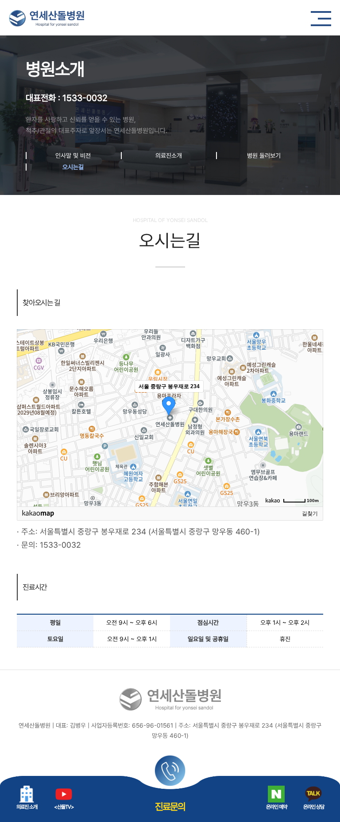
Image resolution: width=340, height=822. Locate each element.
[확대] (312, 402)
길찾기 (310, 513)
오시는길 (73, 167)
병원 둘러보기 (264, 155)
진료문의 (170, 806)
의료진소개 (168, 155)
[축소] (312, 416)
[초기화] (312, 433)
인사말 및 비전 (73, 155)
